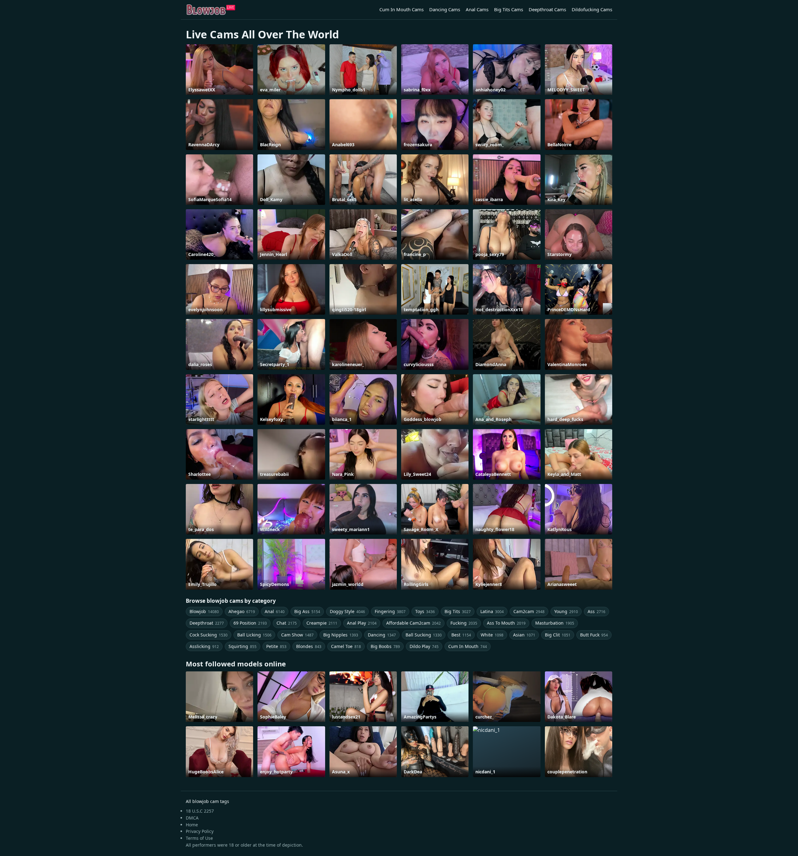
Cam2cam (529, 611)
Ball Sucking (424, 635)
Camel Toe (346, 646)
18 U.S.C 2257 (200, 811)
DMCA (192, 818)
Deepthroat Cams (547, 9)
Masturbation (554, 623)
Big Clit (557, 635)
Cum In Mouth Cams (401, 9)
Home (192, 825)
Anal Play (362, 623)
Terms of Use (199, 838)
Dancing (382, 635)
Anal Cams (477, 9)
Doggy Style (347, 611)
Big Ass (307, 611)
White (492, 635)
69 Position (250, 623)
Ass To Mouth (506, 623)
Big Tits (458, 611)
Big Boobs (385, 646)
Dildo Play (424, 646)
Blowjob (204, 611)
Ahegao (241, 611)
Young (566, 611)
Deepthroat (207, 623)
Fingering (390, 611)
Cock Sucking (209, 635)
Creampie (321, 623)
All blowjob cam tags (207, 801)
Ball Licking (254, 635)
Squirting (242, 646)
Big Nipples (340, 635)
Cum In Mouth (467, 646)
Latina (492, 611)
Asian (524, 635)
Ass (596, 611)
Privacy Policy (200, 831)
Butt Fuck (594, 635)
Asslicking (204, 646)
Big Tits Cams (508, 9)
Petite (276, 646)
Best (461, 635)
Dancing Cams (444, 9)
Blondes (308, 646)
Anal (275, 611)
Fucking (463, 623)
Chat (286, 623)
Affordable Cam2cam (413, 623)
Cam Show (297, 635)
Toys (425, 611)
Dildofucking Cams (592, 9)
